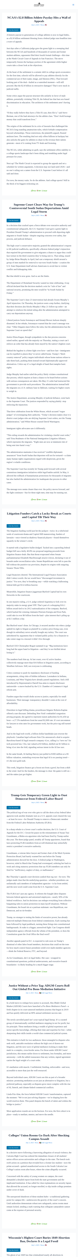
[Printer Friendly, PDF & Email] (39, 190)
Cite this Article (13, 30)
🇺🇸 (46, 25)
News (42, 25)
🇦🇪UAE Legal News (45, 993)
